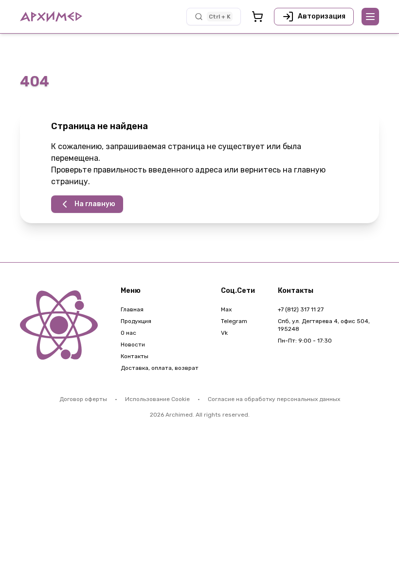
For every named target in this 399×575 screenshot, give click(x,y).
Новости (133, 344)
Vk (224, 332)
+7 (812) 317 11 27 (301, 309)
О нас (128, 332)
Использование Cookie (157, 399)
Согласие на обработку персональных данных (274, 399)
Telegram (234, 321)
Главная (132, 309)
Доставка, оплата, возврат (160, 367)
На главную (94, 204)
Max (226, 309)
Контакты (134, 356)
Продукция (136, 321)
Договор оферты (83, 399)
